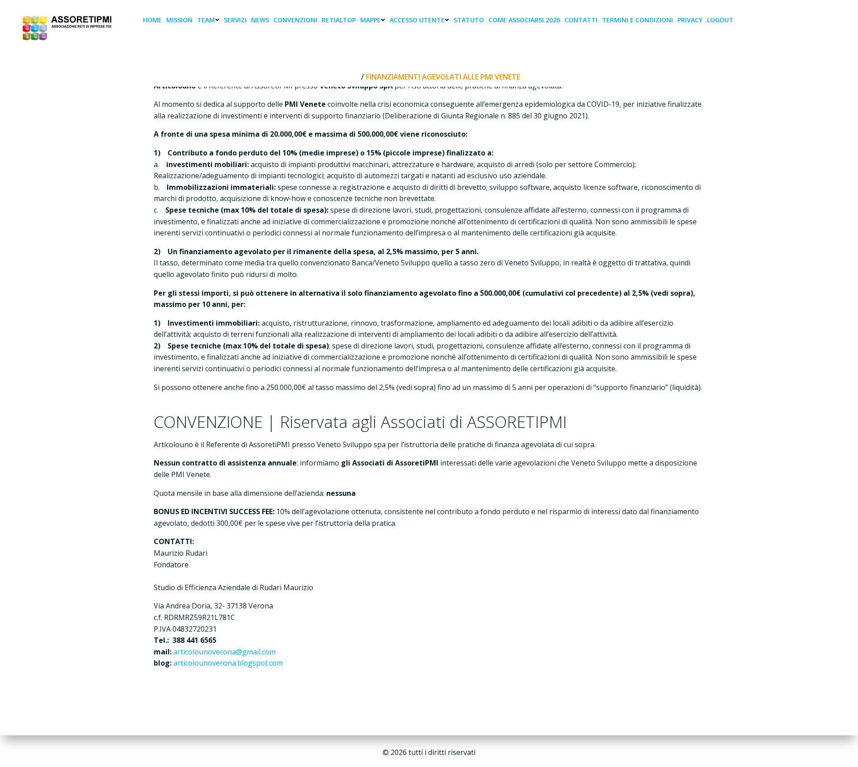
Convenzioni (295, 20)
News (260, 20)
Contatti (580, 20)
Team (206, 20)
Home (152, 20)
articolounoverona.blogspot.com (228, 663)
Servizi (235, 20)
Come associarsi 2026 (524, 20)
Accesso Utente (417, 20)
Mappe (370, 20)
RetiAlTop (339, 20)
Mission (179, 20)
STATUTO (469, 20)
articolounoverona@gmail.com (224, 652)
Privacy (689, 20)
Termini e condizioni (637, 20)
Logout (720, 20)
